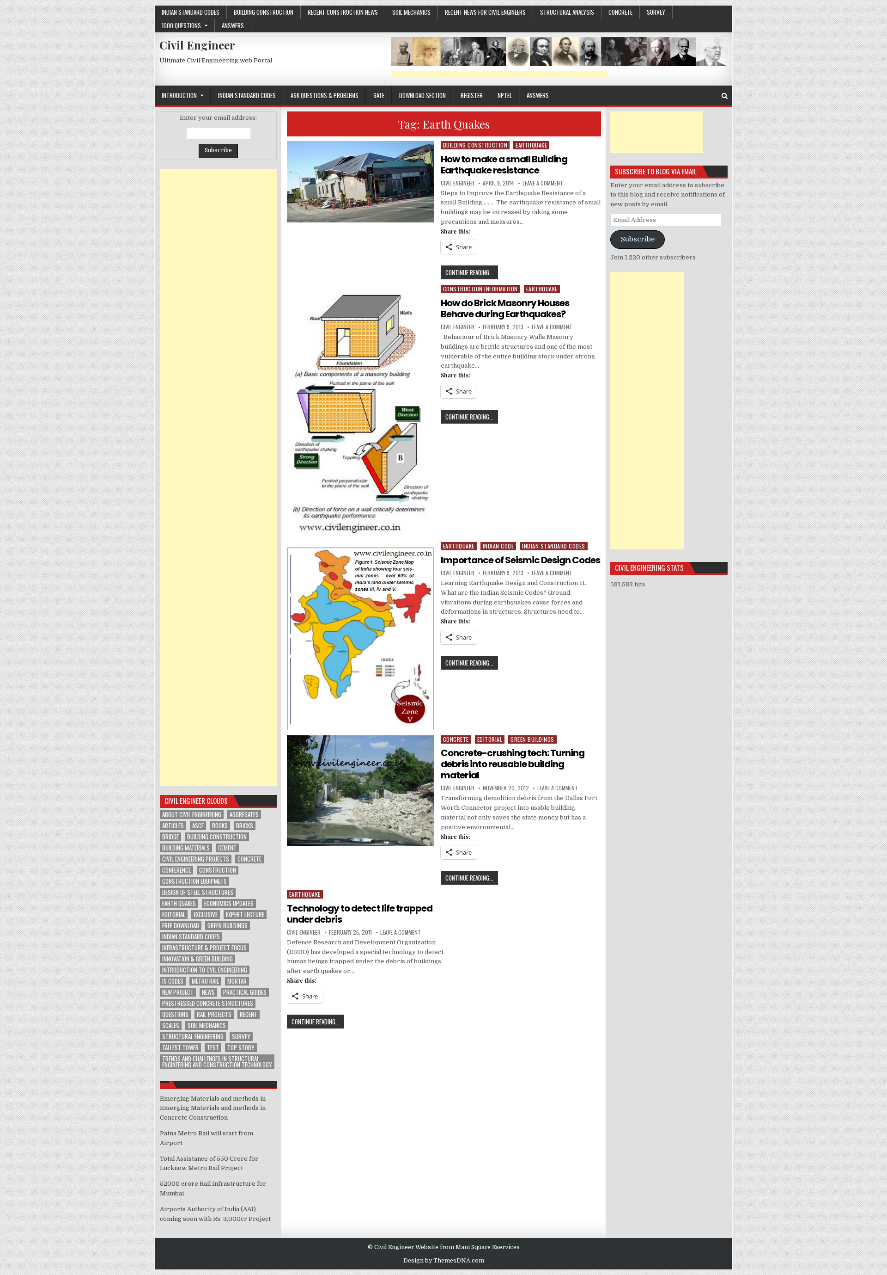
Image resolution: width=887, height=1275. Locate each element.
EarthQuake (531, 145)
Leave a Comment (542, 183)
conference (176, 870)
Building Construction (263, 12)
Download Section (422, 95)
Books (220, 825)
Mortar (237, 981)
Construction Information (480, 289)
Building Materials (186, 848)
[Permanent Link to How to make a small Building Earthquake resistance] (361, 182)
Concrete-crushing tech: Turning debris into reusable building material (512, 764)
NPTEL (505, 95)
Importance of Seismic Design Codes (520, 560)
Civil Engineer (197, 44)
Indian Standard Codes (190, 12)
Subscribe (638, 239)
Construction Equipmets (194, 881)
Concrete (249, 859)
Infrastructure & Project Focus (204, 947)
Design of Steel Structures (197, 892)
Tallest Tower (180, 1047)
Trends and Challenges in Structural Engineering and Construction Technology (217, 1061)
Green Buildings (532, 739)
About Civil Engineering (191, 814)
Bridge (170, 836)
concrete (620, 12)
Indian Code (498, 546)
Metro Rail (205, 981)
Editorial (490, 739)
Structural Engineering (193, 1036)
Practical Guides (245, 992)
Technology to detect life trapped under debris (359, 914)
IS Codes (172, 981)
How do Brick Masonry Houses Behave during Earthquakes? (505, 308)
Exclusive (206, 914)
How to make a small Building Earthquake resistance (504, 165)
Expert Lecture (245, 914)
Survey (656, 12)
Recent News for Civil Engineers (485, 12)
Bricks (244, 825)
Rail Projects (214, 1014)
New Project (178, 992)
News (208, 992)
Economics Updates (229, 903)
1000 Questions (181, 25)
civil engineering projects (195, 859)
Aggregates (244, 814)
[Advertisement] (499, 74)
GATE (378, 95)
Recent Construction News (343, 12)
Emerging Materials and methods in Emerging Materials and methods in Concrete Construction (213, 1108)
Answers (233, 25)
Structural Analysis (567, 12)
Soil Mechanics (411, 12)
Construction (217, 870)
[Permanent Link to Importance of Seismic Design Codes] (361, 635)
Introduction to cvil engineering (204, 970)
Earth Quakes (179, 903)
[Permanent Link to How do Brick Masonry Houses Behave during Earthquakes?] (361, 410)
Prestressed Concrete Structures (207, 1003)
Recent (248, 1014)
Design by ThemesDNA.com (443, 1260)
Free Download (180, 925)
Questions (175, 1014)
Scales (170, 1025)
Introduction (179, 95)
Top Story (241, 1047)
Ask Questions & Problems (324, 95)
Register (472, 95)
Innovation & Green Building (197, 959)
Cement (227, 848)
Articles (173, 825)
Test (213, 1047)
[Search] (725, 96)
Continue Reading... (471, 273)
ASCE (198, 825)
